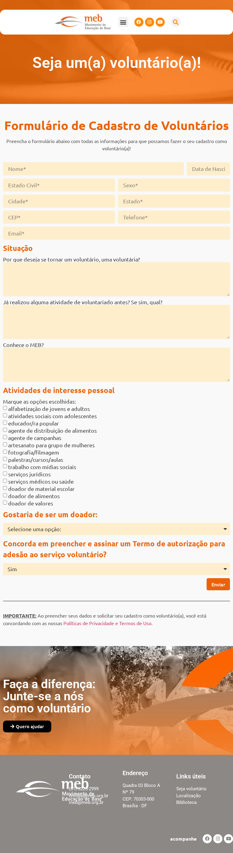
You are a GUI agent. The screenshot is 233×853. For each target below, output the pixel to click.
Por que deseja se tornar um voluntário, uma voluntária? (71, 259)
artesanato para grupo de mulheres (51, 444)
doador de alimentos (34, 495)
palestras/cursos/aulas (35, 459)
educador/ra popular (33, 423)
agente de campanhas (34, 437)
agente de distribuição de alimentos (52, 430)
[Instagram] (149, 22)
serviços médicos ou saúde (41, 481)
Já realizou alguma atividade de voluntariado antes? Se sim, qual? (82, 302)
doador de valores (30, 503)
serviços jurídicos (29, 474)
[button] (123, 22)
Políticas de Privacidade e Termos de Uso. (108, 623)
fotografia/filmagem (33, 452)
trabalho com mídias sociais (42, 466)
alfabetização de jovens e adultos (49, 408)
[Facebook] (139, 22)
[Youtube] (160, 22)
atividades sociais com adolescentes (52, 415)
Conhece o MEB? (23, 345)
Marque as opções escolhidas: (39, 401)
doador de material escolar (41, 488)
